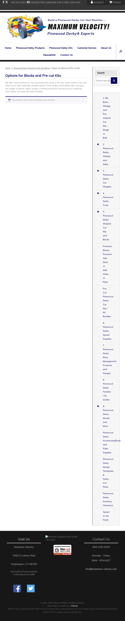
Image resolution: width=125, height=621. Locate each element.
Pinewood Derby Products (30, 47)
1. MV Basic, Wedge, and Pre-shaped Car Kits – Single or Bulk (107, 118)
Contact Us (66, 54)
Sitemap (74, 606)
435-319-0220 (101, 546)
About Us (106, 47)
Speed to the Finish (106, 516)
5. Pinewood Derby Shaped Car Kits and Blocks (31, 68)
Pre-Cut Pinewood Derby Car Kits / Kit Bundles (108, 302)
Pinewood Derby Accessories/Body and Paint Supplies (110, 442)
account (98, 3)
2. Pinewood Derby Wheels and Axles (108, 154)
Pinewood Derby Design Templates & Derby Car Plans (108, 473)
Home (8, 47)
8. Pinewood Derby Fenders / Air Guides (108, 389)
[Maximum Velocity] (57, 27)
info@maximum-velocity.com (101, 568)
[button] (120, 51)
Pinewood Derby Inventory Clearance (108, 499)
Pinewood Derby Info (61, 47)
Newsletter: (37, 3)
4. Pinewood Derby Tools (108, 199)
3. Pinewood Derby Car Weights (108, 178)
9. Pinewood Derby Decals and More (108, 416)
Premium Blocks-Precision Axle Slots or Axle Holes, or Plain (107, 264)
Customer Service (86, 47)
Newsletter (49, 54)
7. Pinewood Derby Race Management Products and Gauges (109, 359)
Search (114, 80)
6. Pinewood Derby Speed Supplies (108, 331)
